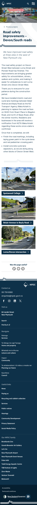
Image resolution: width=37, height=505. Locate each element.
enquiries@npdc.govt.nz (12, 296)
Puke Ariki (5, 460)
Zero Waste (6, 471)
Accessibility (6, 488)
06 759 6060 (7, 292)
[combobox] (29, 3)
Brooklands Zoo (7, 441)
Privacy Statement (8, 423)
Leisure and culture (10, 351)
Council (5, 374)
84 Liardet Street (8, 312)
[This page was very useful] (14, 268)
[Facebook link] (3, 301)
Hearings (5, 413)
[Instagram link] (9, 301)
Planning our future (17, 366)
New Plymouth (7, 315)
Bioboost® (5, 479)
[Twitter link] (20, 301)
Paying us (5, 393)
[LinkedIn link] (14, 301)
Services (5, 337)
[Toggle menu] (33, 3)
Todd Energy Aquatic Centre (12, 464)
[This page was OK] (18, 268)
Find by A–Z (6, 325)
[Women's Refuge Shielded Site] (5, 496)
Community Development (11, 418)
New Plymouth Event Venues (12, 456)
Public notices (7, 408)
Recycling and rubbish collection (13, 398)
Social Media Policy (9, 428)
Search (4, 321)
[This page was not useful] (23, 268)
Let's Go (4, 449)
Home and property (11, 344)
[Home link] (6, 4)
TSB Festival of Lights (9, 468)
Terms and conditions (9, 491)
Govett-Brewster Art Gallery (12, 445)
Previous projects (12, 27)
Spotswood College (11, 193)
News (4, 388)
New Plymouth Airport (10, 453)
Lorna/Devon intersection (14, 252)
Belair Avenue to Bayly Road (16, 222)
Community (6, 359)
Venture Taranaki (8, 475)
